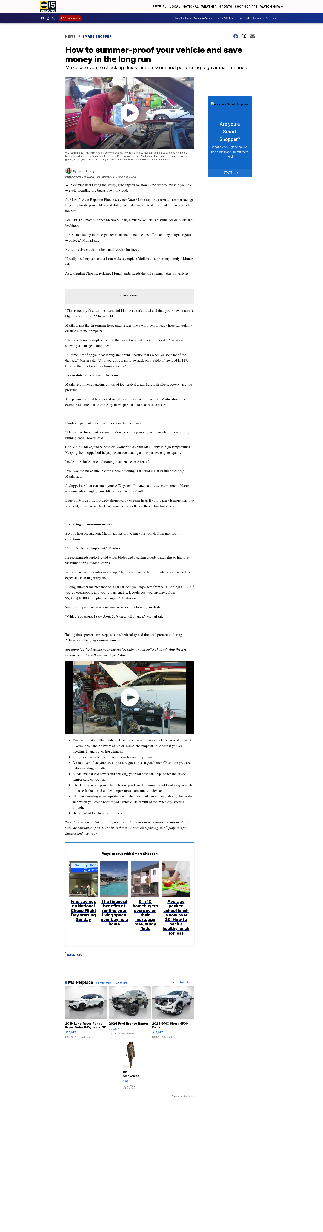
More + (276, 18)
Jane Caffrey (86, 171)
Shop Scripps (246, 6)
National (191, 6)
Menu (158, 6)
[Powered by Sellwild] (188, 1096)
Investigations (183, 18)
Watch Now (270, 6)
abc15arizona (49, 18)
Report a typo (74, 954)
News (70, 36)
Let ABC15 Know (226, 18)
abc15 (43, 18)
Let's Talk (244, 18)
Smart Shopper (97, 36)
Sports (225, 6)
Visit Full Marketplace (182, 982)
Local (175, 6)
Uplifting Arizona (203, 18)
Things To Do (260, 18)
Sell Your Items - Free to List (111, 983)
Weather (209, 6)
